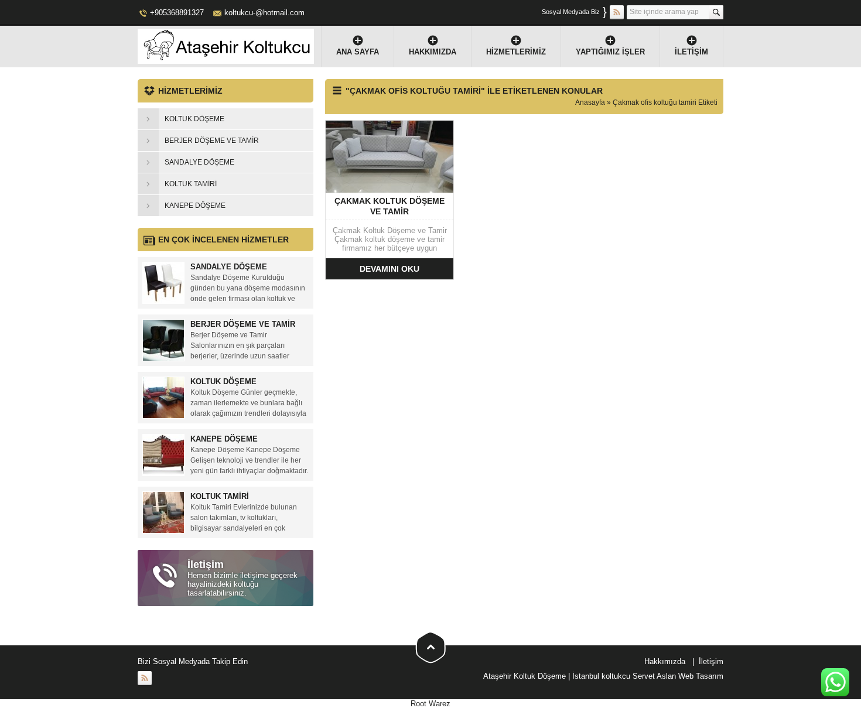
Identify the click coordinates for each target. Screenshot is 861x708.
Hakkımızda (432, 51)
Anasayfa (590, 102)
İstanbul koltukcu (601, 676)
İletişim (691, 51)
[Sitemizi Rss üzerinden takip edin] (617, 12)
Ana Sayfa (357, 51)
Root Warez (430, 703)
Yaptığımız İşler (610, 51)
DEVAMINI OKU (389, 268)
